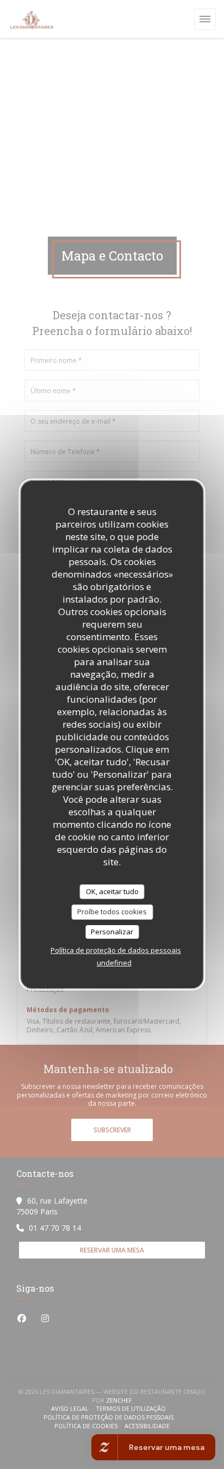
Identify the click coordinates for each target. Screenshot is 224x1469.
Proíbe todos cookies (112, 911)
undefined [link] (114, 963)
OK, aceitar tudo (112, 891)
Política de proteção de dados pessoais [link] (116, 950)
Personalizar (112, 932)
